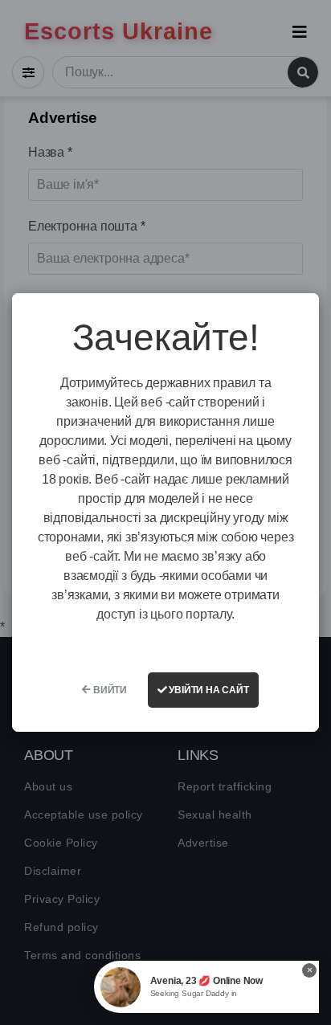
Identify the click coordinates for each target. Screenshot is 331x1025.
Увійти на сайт (208, 690)
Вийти (109, 690)
